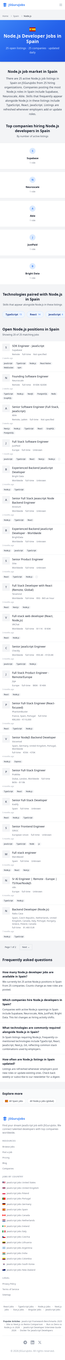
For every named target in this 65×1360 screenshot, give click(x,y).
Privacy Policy (9, 1283)
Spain (16, 16)
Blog (4, 1163)
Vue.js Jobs (18, 1309)
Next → (26, 947)
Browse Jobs (8, 1146)
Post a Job (7, 1152)
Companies (8, 1168)
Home (5, 16)
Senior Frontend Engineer (28, 826)
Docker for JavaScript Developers (36, 1330)
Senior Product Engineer (27, 559)
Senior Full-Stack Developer (29, 800)
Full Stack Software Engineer (30, 441)
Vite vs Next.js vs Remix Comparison (24, 1324)
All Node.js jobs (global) (42, 1101)
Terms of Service (10, 1289)
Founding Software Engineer (30, 376)
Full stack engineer (24, 852)
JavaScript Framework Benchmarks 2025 (42, 1321)
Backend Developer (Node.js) (30, 909)
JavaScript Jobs (53, 1309)
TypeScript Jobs (26, 1306)
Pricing (6, 1157)
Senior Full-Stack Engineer (29, 770)
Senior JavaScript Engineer (29, 646)
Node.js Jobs (44, 1306)
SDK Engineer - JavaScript (28, 346)
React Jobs (8, 1306)
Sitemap (6, 1294)
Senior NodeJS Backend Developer (34, 737)
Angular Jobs (34, 1309)
